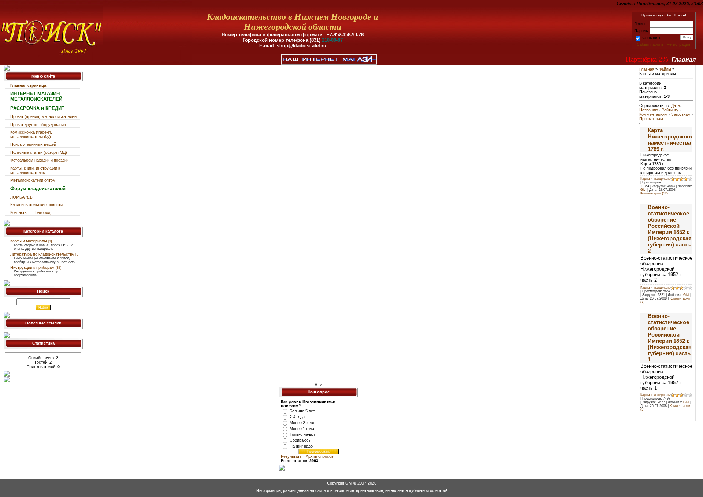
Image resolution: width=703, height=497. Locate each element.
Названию (648, 110)
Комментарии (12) (654, 193)
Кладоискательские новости (36, 205)
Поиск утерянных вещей (33, 144)
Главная (646, 69)
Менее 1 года (302, 428)
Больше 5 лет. (303, 411)
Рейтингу (670, 110)
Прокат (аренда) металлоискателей (43, 116)
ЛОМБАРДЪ (21, 197)
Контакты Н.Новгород (30, 212)
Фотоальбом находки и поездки (39, 160)
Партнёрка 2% (647, 59)
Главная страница (28, 85)
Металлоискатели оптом (33, 180)
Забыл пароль (650, 44)
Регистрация (678, 44)
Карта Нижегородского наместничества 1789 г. (670, 139)
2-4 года (297, 417)
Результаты (291, 456)
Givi (643, 190)
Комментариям (653, 114)
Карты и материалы (28, 241)
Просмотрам (651, 118)
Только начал (302, 434)
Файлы (665, 69)
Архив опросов (320, 456)
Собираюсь (300, 440)
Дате (675, 105)
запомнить (651, 38)
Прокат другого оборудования (38, 124)
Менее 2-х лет (303, 422)
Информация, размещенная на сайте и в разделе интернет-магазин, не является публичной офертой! (351, 490)
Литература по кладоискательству (42, 254)
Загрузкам (681, 114)
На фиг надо (301, 446)
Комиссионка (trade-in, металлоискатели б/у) (31, 134)
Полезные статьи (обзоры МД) (38, 152)
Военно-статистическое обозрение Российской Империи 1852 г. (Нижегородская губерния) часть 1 (670, 338)
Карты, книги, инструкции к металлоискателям (35, 170)
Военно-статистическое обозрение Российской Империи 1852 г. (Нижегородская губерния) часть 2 (670, 229)
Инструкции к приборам (32, 267)
